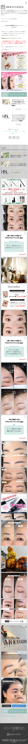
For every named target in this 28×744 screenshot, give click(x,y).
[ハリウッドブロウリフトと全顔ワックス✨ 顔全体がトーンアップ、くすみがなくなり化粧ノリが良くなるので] (14, 533)
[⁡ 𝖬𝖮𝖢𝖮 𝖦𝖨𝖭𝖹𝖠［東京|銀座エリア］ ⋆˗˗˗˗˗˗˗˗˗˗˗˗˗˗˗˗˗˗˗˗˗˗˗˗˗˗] (14, 244)
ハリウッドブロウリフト (15, 172)
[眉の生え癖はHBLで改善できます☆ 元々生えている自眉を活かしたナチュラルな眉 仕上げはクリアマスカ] (14, 690)
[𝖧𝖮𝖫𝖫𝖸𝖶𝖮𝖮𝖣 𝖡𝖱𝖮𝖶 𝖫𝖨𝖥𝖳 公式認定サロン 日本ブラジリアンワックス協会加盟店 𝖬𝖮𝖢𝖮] (14, 454)
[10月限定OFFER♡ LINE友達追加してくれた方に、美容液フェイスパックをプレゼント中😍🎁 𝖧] (14, 559)
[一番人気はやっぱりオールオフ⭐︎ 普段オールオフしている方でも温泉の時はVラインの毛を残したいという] (14, 349)
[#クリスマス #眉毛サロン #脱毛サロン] (14, 270)
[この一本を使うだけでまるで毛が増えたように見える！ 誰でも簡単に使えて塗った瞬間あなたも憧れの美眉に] (14, 506)
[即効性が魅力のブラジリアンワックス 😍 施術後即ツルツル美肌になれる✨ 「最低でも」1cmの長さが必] (14, 428)
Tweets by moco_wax (8, 716)
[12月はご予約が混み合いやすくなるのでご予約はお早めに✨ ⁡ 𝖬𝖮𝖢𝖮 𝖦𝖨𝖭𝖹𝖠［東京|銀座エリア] (14, 296)
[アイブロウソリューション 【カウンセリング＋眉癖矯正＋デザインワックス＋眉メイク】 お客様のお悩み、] (14, 218)
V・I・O (8, 131)
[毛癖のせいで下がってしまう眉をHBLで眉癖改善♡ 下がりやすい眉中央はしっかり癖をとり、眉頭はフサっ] (14, 664)
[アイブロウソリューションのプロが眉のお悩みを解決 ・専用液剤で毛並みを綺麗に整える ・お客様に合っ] (14, 323)
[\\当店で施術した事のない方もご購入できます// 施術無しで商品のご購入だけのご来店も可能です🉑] (14, 191)
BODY (16, 131)
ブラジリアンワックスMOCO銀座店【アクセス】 (14, 727)
